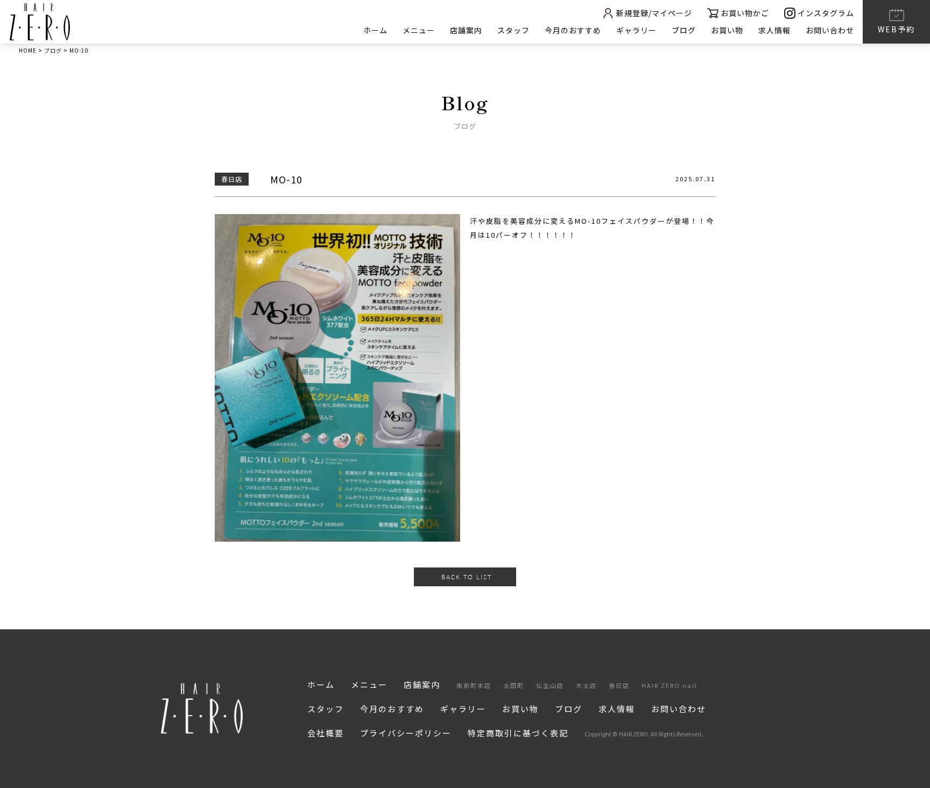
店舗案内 (466, 30)
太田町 (513, 685)
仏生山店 (550, 685)
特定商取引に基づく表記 (518, 733)
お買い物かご (745, 13)
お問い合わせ (830, 30)
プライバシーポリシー (406, 733)
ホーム (375, 30)
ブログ (684, 30)
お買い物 (727, 30)
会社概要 (325, 733)
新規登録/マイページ (654, 13)
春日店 (619, 685)
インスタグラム (826, 13)
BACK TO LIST (466, 577)
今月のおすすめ (573, 30)
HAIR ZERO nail (670, 685)
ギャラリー (636, 30)
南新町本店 (473, 685)
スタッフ (513, 30)
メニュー (419, 30)
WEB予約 (896, 29)
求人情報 (774, 30)
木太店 (586, 685)
